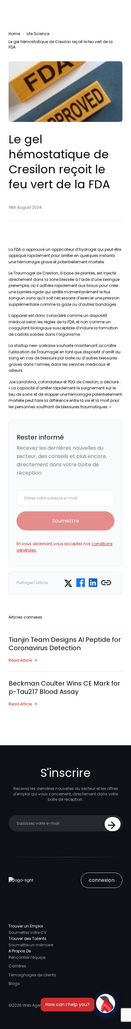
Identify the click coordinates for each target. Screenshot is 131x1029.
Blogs (14, 983)
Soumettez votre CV (27, 932)
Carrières (17, 966)
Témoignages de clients (32, 975)
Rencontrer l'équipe (27, 957)
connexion (101, 880)
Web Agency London (43, 1005)
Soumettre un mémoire (31, 945)
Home (14, 33)
